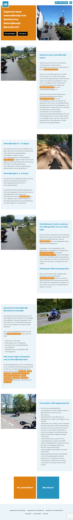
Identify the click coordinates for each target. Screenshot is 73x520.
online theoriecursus (46, 253)
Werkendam (8, 380)
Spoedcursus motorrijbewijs (35, 510)
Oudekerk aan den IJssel (12, 375)
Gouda (29, 371)
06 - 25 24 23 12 (61, 2)
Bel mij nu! (48, 487)
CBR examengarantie (47, 87)
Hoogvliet (7, 373)
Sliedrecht (24, 378)
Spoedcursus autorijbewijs (18, 510)
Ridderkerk (7, 378)
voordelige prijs (45, 241)
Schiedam (16, 378)
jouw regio (7, 382)
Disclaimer (28, 513)
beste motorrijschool (51, 69)
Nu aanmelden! (25, 487)
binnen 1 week (8, 159)
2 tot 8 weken (24, 196)
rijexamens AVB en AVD (47, 255)
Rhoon (23, 375)
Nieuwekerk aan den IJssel (20, 373)
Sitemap (45, 513)
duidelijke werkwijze (14, 334)
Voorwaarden (37, 513)
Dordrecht (22, 371)
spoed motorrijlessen (47, 98)
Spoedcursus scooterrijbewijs (54, 510)
